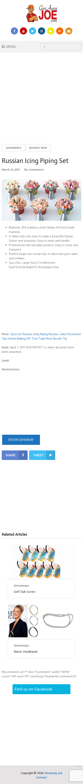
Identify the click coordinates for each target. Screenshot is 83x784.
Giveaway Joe (53, 773)
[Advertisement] (41, 95)
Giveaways (13, 147)
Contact (41, 777)
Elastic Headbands (26, 651)
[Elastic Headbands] (41, 621)
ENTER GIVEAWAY (21, 440)
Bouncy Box (38, 147)
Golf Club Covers (25, 591)
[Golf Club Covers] (41, 561)
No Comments (34, 169)
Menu (11, 46)
